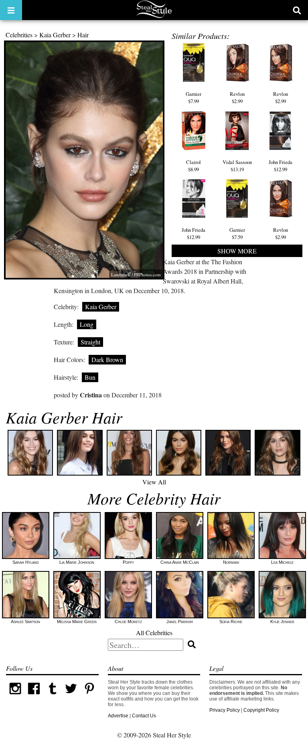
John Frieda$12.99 (280, 165)
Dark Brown (107, 359)
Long (86, 324)
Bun (90, 377)
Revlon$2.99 (237, 97)
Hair (83, 34)
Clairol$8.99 (193, 165)
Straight (90, 342)
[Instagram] (15, 696)
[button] (11, 10)
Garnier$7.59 (237, 233)
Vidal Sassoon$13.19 (237, 165)
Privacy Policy (224, 710)
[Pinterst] (89, 696)
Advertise (118, 716)
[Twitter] (71, 696)
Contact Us (144, 716)
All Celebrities (154, 632)
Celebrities (19, 34)
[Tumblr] (52, 696)
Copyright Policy (261, 710)
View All (154, 482)
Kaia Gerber (55, 34)
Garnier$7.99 (193, 97)
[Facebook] (33, 696)
